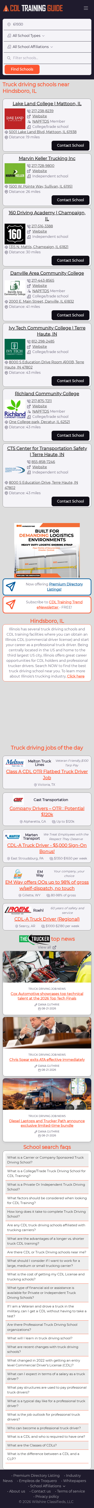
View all (44, 947)
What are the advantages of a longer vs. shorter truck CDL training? (45, 1241)
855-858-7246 (43, 462)
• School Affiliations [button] (44, 1486)
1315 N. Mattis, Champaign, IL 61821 (38, 247)
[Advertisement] (47, 712)
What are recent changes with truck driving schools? (42, 1349)
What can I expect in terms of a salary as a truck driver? (46, 1376)
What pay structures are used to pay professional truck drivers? (47, 1390)
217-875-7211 (41, 401)
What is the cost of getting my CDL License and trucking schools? (46, 1276)
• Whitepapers (73, 1481)
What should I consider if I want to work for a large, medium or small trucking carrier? (43, 1263)
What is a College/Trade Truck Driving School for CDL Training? (46, 1173)
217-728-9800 (42, 166)
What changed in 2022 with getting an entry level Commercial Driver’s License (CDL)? (43, 1362)
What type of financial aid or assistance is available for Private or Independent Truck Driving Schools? (41, 1293)
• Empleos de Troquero (37, 1481)
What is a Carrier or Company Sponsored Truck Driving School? (45, 1160)
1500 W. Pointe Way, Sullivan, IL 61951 (41, 186)
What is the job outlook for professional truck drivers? (43, 1417)
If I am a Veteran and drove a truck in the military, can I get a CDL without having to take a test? (47, 1311)
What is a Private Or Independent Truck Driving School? (46, 1187)
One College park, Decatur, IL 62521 (39, 422)
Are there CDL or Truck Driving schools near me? (46, 1252)
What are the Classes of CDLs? (32, 1445)
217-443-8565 (42, 280)
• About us (16, 1491)
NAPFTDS (40, 121)
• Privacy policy (46, 1496)
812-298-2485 (42, 341)
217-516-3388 (42, 226)
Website (39, 116)
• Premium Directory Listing (35, 1476)
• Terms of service (70, 1491)
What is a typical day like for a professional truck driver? (46, 1403)
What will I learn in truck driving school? (40, 1338)
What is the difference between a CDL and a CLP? (43, 1456)
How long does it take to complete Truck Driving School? (46, 1214)
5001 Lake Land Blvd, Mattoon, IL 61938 (43, 132)
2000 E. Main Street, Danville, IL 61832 (41, 301)
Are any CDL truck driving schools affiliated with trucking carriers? (46, 1227)
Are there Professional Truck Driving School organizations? (42, 1327)
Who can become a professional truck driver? (44, 1428)
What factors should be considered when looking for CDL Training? (47, 1200)
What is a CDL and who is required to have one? (46, 1436)
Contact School (70, 145)
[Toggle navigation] (85, 8)
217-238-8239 (42, 111)
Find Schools (22, 69)
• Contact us (40, 1491)
